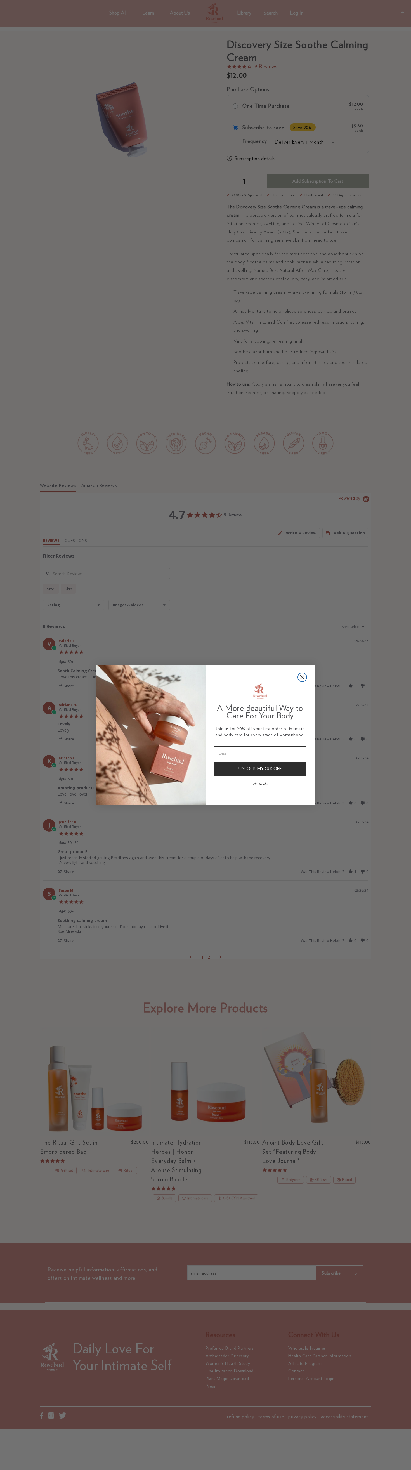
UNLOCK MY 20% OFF (260, 768)
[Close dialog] (302, 677)
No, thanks (260, 784)
